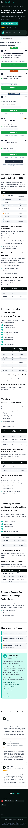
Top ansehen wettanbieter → (9, 23)
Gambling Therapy (9, 800)
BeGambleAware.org (14, 165)
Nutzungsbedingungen (5, 814)
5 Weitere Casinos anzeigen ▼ (14, 161)
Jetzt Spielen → (14, 65)
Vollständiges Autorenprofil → (10, 696)
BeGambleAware (19, 800)
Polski (7, 2)
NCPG (3, 804)
